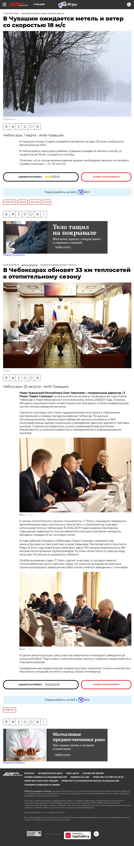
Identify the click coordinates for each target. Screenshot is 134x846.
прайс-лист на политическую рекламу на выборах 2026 (90, 781)
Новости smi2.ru (14, 255)
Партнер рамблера (52, 834)
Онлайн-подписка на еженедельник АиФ (45, 777)
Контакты (29, 773)
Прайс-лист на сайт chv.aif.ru (108, 777)
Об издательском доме (50, 773)
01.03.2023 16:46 (10, 13)
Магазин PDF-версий (93, 773)
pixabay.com (9, 119)
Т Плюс (6, 370)
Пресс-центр (72, 773)
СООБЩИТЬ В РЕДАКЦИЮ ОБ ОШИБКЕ (42, 785)
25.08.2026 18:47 (11, 265)
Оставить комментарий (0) (106, 177)
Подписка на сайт (80, 777)
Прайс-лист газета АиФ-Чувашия (41, 781)
